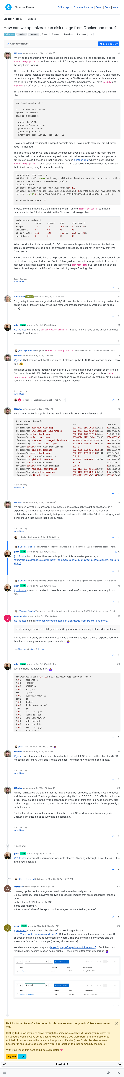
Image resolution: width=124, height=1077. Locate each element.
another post (81, 159)
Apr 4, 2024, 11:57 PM (42, 502)
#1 (119, 53)
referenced (29, 879)
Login (22, 1056)
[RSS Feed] (91, 34)
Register (12, 1056)
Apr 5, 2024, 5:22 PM (46, 664)
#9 (119, 616)
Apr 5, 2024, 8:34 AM (46, 586)
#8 (119, 586)
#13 (118, 853)
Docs (107, 7)
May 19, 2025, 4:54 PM (43, 886)
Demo (98, 7)
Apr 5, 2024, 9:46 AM (47, 616)
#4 (119, 355)
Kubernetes (19, 296)
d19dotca (18, 53)
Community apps (83, 7)
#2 (119, 296)
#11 (119, 751)
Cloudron (22, 649)
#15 (118, 926)
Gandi (32, 649)
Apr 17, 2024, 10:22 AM (46, 853)
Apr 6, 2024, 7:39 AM (42, 788)
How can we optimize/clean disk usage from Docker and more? (71, 620)
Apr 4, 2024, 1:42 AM (42, 53)
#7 (119, 551)
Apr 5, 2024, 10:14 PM (42, 751)
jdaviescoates (20, 616)
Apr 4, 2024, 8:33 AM (46, 325)
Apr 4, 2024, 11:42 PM (42, 409)
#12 (118, 788)
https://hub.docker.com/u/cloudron (34, 934)
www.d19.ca (19, 282)
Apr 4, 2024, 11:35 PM (42, 355)
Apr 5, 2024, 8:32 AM (46, 551)
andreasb (18, 886)
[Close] (116, 1023)
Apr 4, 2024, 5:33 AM (53, 296)
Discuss (10, 34)
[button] (4, 1073)
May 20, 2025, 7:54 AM (48, 926)
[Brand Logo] (8, 7)
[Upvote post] (113, 288)
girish (16, 325)
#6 (119, 502)
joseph (17, 926)
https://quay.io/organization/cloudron (71, 947)
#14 (118, 886)
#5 (119, 409)
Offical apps (65, 7)
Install (116, 7)
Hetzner (41, 649)
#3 (119, 325)
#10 (118, 664)
